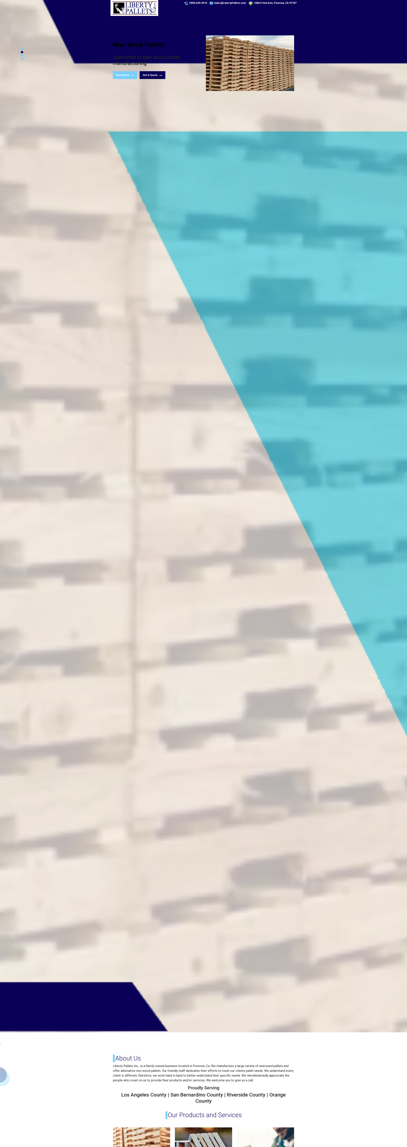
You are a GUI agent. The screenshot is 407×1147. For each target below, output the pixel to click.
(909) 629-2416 (198, 2)
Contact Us (272, 11)
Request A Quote (246, 11)
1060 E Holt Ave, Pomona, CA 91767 (275, 2)
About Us (200, 11)
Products (220, 11)
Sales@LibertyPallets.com (230, 2)
